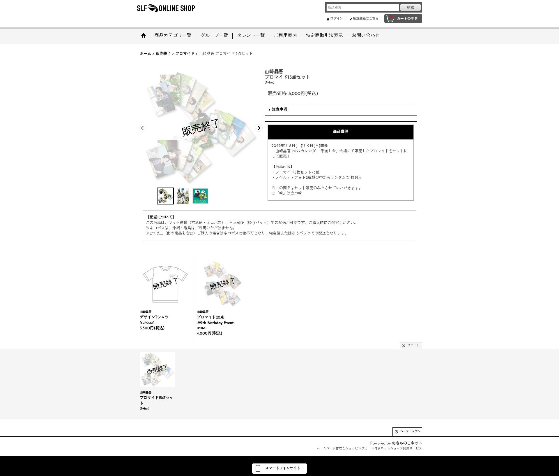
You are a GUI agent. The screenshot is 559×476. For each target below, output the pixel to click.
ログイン (336, 18)
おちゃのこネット (407, 443)
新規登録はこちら (365, 18)
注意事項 (279, 109)
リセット (413, 345)
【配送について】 (161, 217)
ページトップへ (410, 431)
